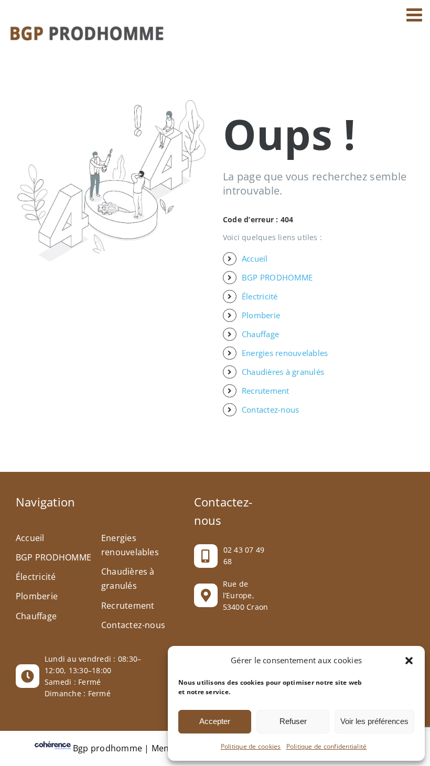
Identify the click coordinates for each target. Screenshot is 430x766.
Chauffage (260, 334)
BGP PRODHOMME (277, 277)
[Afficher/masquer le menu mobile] (415, 14)
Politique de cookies (251, 746)
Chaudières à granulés (283, 371)
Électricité (260, 296)
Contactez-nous (270, 409)
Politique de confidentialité (326, 746)
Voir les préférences (374, 721)
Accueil (255, 258)
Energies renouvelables (285, 353)
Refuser (293, 721)
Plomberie (261, 315)
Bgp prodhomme (107, 748)
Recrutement (265, 390)
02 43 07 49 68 (244, 555)
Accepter (214, 721)
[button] (409, 660)
